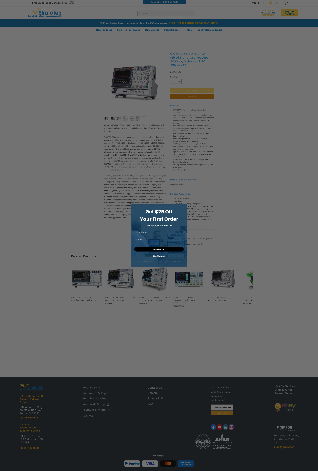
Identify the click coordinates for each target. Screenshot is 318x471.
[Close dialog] (184, 207)
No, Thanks (159, 256)
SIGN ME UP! (159, 249)
